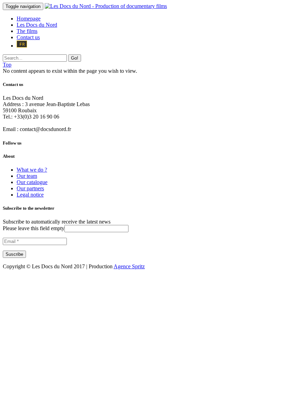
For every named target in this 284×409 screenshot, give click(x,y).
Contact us (28, 37)
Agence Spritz (129, 266)
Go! (74, 58)
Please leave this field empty (33, 228)
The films (27, 31)
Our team (27, 176)
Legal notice (30, 195)
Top (7, 65)
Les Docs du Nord (37, 25)
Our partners (30, 188)
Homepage (29, 18)
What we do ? (32, 170)
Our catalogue (32, 182)
